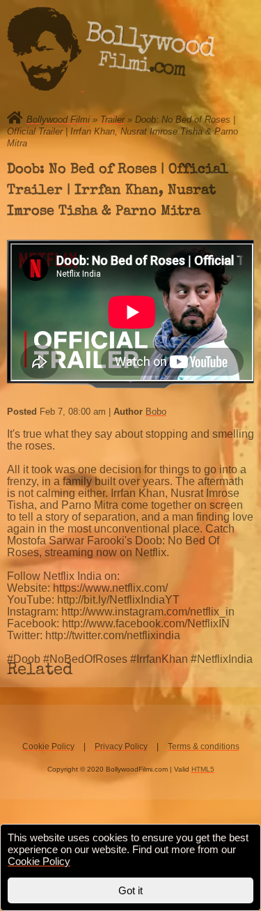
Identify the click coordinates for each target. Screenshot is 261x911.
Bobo (155, 411)
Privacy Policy (121, 746)
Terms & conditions (203, 746)
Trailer (112, 119)
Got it (130, 890)
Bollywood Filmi (58, 119)
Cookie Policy (48, 746)
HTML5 (202, 769)
